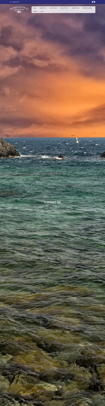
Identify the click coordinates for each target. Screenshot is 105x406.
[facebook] (93, 2)
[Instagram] (94, 2)
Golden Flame (75, 8)
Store (42, 11)
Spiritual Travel (64, 8)
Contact (35, 11)
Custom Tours (53, 8)
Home (34, 8)
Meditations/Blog (87, 8)
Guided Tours (43, 8)
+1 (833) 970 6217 (15, 2)
